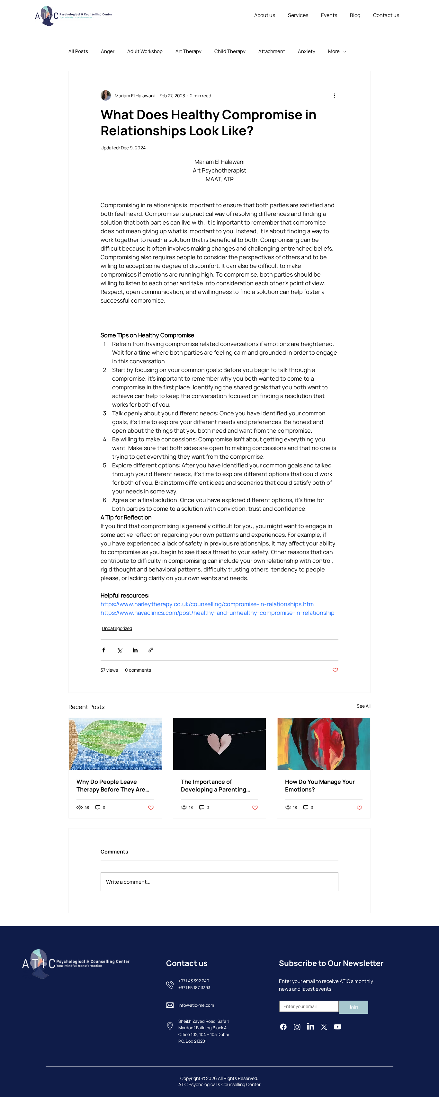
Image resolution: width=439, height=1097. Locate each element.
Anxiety (306, 51)
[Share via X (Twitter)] (119, 650)
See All (364, 706)
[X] (324, 1026)
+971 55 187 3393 (194, 987)
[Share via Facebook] (104, 650)
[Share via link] (151, 650)
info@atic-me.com (196, 1005)
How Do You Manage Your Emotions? (320, 785)
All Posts (78, 51)
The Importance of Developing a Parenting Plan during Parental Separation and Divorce (213, 785)
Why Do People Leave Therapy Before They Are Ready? (110, 785)
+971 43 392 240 (193, 981)
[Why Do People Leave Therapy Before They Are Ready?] (115, 744)
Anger (107, 51)
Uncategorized (117, 628)
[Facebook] (283, 1026)
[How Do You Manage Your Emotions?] (323, 744)
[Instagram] (297, 1026)
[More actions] (334, 95)
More (334, 51)
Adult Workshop (145, 51)
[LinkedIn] (310, 1026)
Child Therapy (230, 51)
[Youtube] (337, 1026)
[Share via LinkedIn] (135, 650)
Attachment (271, 51)
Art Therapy (188, 51)
